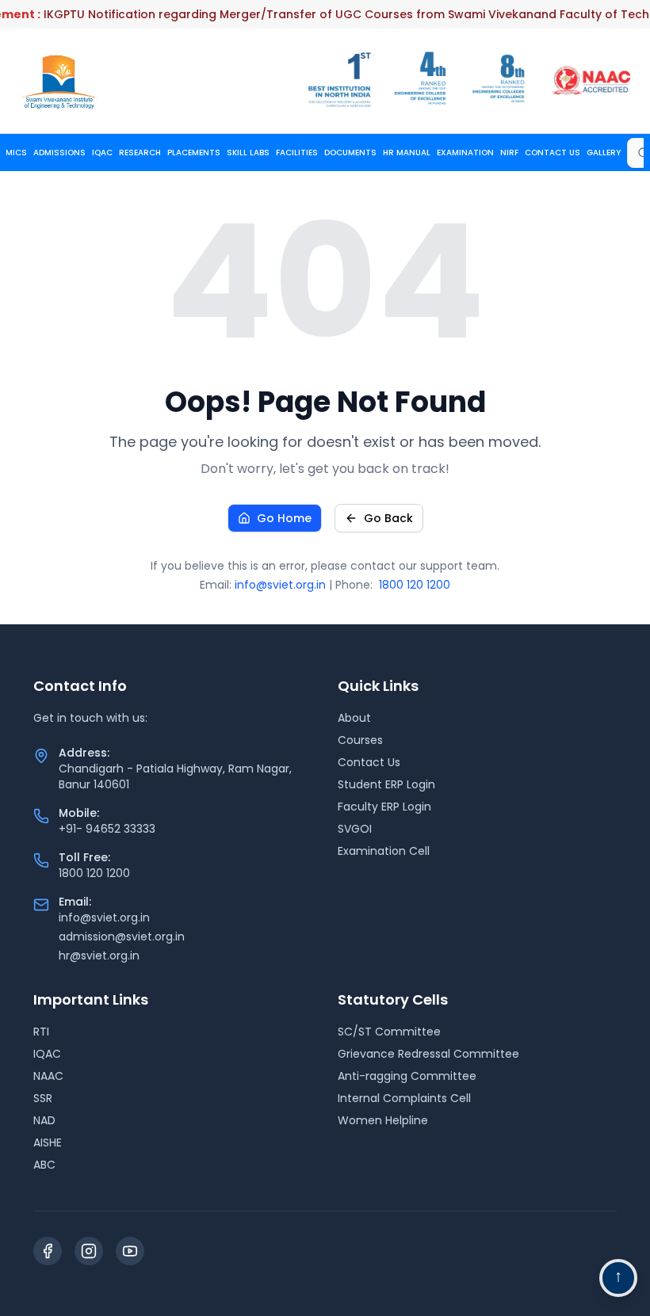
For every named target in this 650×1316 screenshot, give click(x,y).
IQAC (102, 152)
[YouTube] (130, 1251)
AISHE (47, 1142)
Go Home (284, 518)
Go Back (388, 518)
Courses (360, 740)
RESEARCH (140, 152)
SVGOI (355, 829)
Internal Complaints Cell (404, 1098)
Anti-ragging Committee (407, 1076)
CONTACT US (552, 152)
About (354, 718)
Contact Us (369, 762)
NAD (44, 1120)
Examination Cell (384, 851)
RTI (41, 1031)
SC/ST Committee (389, 1031)
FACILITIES (297, 152)
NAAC (48, 1076)
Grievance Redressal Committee (428, 1054)
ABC (44, 1165)
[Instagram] (89, 1251)
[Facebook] (47, 1251)
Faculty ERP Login (384, 806)
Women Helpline (383, 1120)
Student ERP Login (386, 784)
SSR (42, 1098)
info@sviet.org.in (280, 585)
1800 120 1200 (414, 585)
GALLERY (604, 152)
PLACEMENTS (193, 152)
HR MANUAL (406, 152)
